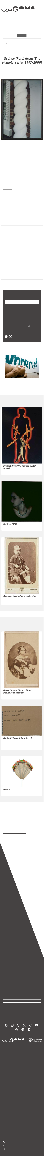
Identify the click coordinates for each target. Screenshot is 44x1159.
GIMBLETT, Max (10, 744)
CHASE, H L (8, 696)
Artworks (8, 27)
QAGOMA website (10, 1088)
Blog (25, 1085)
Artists (21, 27)
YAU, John (7, 747)
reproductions (8, 829)
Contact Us (10, 1149)
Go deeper (35, 27)
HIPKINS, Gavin (17, 72)
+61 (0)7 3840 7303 (14, 1145)
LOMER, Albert (9, 601)
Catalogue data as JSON (15, 325)
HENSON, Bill (9, 527)
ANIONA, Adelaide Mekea (13, 792)
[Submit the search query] (4, 43)
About (25, 1088)
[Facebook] (6, 337)
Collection (17, 17)
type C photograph (11, 233)
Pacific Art (7, 188)
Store (5, 1091)
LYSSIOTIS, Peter (10, 471)
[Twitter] (10, 337)
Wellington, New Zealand (14, 259)
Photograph (8, 222)
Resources (32, 35)
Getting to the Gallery (15, 1142)
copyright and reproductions (14, 832)
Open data (7, 1085)
